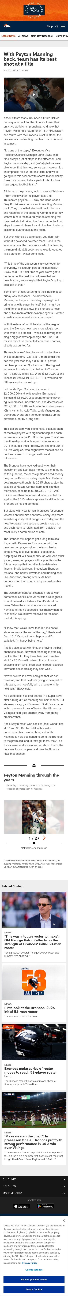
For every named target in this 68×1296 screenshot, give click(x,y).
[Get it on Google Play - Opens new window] (45, 1208)
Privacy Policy (29, 1262)
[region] (34, 1256)
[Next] (44, 838)
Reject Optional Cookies (34, 1279)
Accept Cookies (34, 1289)
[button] (34, 94)
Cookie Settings (34, 1269)
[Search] (56, 26)
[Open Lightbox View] (34, 824)
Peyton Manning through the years (31, 777)
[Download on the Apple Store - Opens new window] (21, 1207)
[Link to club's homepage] (7, 25)
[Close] (64, 1220)
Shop (50, 26)
